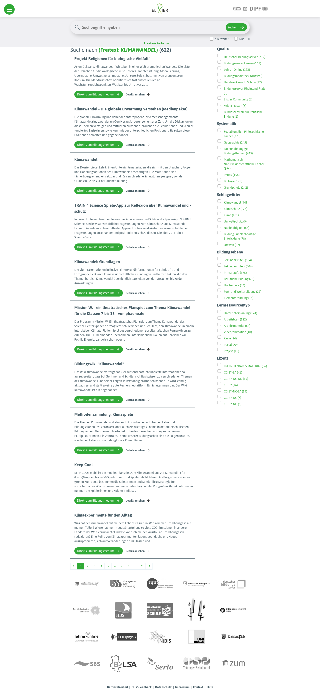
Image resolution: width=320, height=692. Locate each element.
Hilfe (210, 687)
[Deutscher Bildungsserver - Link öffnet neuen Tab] (233, 583)
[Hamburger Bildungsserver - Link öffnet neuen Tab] (123, 610)
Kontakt (198, 687)
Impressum (182, 687)
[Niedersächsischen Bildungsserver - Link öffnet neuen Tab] (160, 637)
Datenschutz (163, 687)
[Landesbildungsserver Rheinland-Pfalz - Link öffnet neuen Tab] (233, 637)
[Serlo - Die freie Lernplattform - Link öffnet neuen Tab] (160, 663)
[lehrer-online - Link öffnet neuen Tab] (86, 637)
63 (142, 566)
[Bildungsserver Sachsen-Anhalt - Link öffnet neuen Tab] (123, 663)
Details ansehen (135, 94)
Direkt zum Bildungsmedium (95, 94)
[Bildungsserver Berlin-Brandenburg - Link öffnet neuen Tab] (123, 583)
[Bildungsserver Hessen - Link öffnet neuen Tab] (196, 610)
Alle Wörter (221, 38)
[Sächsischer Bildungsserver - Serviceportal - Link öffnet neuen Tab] (86, 663)
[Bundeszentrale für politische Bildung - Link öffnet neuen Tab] (160, 583)
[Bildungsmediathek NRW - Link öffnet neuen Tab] (233, 610)
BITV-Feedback (142, 687)
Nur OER (244, 38)
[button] (9, 9)
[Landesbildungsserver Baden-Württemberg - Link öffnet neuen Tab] (86, 583)
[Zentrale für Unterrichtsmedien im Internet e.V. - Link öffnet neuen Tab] (233, 663)
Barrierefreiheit (117, 687)
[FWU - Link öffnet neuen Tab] (86, 610)
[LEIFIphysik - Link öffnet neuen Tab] (123, 637)
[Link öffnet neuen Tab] (259, 8)
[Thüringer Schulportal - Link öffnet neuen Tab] (196, 663)
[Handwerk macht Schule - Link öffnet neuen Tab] (160, 610)
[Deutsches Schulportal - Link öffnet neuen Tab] (196, 583)
